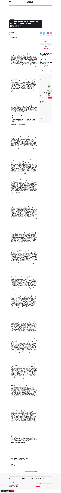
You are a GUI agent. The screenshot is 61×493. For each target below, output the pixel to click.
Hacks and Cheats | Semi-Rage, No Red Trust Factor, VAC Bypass (46, 54)
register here (19, 260)
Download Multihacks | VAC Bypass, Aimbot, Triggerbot (20, 458)
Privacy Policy (3, 491)
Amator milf (13, 38)
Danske (13, 32)
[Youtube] (47, 33)
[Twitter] (44, 33)
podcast (16, 67)
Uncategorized (12, 19)
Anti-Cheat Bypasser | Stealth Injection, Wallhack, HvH (20, 457)
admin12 (13, 25)
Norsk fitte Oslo (14, 37)
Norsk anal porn (14, 33)
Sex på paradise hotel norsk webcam (18, 119)
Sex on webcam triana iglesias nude (30, 120)
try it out (17, 138)
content (24, 165)
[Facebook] (41, 33)
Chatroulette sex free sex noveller (17, 115)
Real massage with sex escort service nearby (30, 117)
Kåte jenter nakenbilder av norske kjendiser (17, 121)
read (25, 57)
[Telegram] (51, 33)
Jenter (13, 31)
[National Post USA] (30, 2)
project (30, 190)
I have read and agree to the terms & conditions (49, 94)
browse (29, 167)
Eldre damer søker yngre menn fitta (18, 117)
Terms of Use (7, 491)
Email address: (46, 45)
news (25, 216)
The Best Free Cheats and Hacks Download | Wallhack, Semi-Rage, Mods (22, 459)
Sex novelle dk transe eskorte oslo (30, 119)
